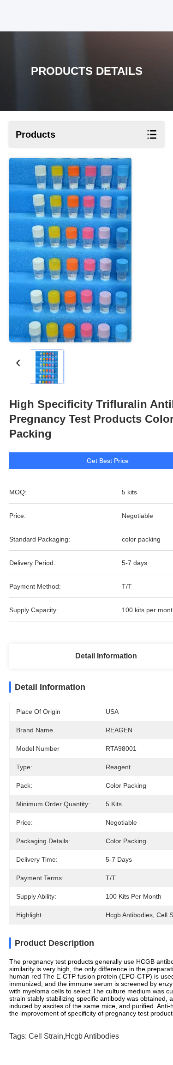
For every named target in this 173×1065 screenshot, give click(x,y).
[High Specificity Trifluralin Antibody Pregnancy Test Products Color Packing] (70, 250)
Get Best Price (108, 460)
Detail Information (106, 656)
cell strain (46, 1036)
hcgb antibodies (92, 1036)
